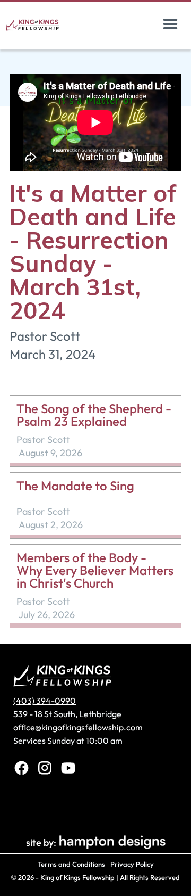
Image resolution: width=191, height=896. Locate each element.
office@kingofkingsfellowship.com (78, 727)
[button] (170, 24)
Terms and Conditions (71, 864)
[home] (44, 24)
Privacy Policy (132, 864)
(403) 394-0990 (44, 700)
